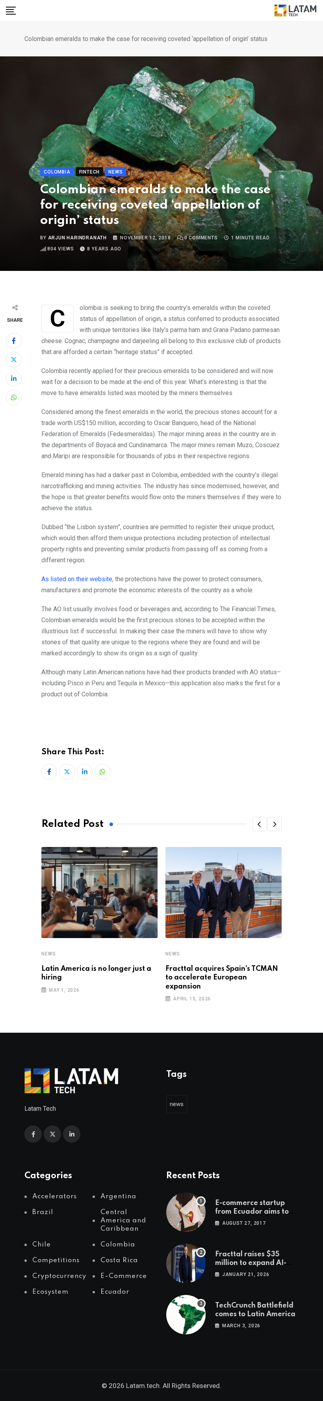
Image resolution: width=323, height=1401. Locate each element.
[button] (259, 824)
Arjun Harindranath (77, 238)
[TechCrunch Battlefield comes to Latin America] (186, 1314)
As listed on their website (76, 579)
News (48, 954)
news (177, 1104)
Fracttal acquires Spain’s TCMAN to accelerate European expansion (221, 977)
